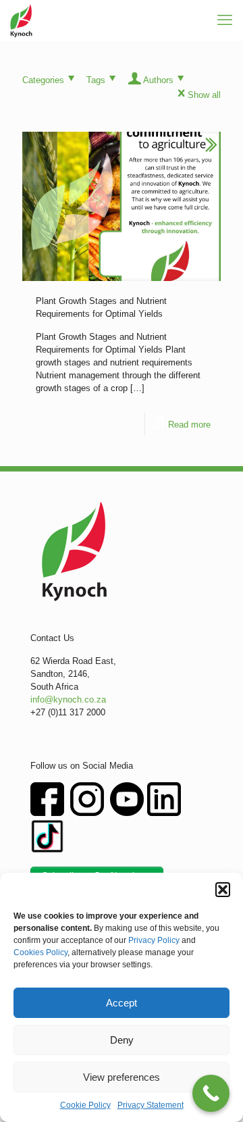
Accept (121, 1003)
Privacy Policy (154, 940)
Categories (43, 80)
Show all (204, 95)
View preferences (121, 1077)
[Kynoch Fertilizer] (21, 20)
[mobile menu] (224, 20)
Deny (122, 1040)
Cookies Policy (41, 952)
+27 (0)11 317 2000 (67, 712)
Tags (95, 80)
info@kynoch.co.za (68, 699)
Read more (189, 424)
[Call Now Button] (211, 1093)
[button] (223, 889)
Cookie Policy (85, 1105)
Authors (158, 80)
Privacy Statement (150, 1105)
